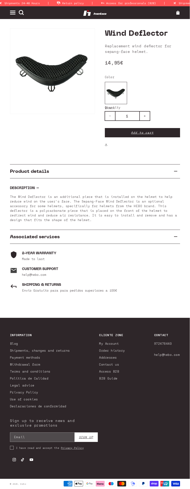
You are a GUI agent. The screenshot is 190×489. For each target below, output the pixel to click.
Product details (29, 171)
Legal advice (22, 385)
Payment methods (25, 357)
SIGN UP (86, 437)
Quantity (113, 107)
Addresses (108, 357)
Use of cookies (24, 399)
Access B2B (109, 371)
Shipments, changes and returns (40, 350)
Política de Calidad (29, 378)
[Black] (116, 93)
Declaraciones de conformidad (38, 406)
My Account (109, 343)
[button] (14, 12)
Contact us (109, 364)
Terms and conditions (30, 371)
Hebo (23, 484)
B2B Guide (108, 378)
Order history (112, 350)
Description (22, 188)
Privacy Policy (24, 392)
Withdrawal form (25, 364)
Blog (14, 343)
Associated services (35, 237)
